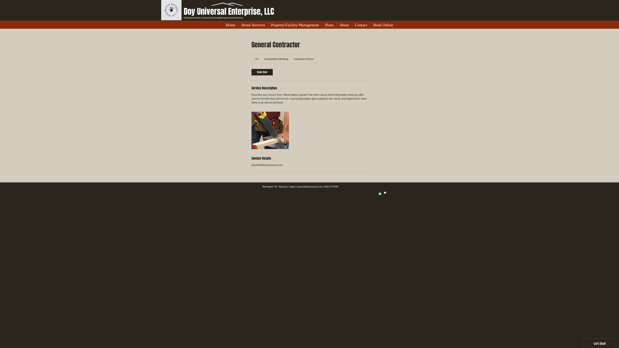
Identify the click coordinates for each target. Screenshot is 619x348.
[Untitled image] (270, 130)
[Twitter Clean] (385, 192)
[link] (262, 72)
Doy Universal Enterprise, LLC (229, 11)
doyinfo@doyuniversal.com (310, 186)
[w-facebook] (380, 194)
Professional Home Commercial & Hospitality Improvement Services (213, 18)
